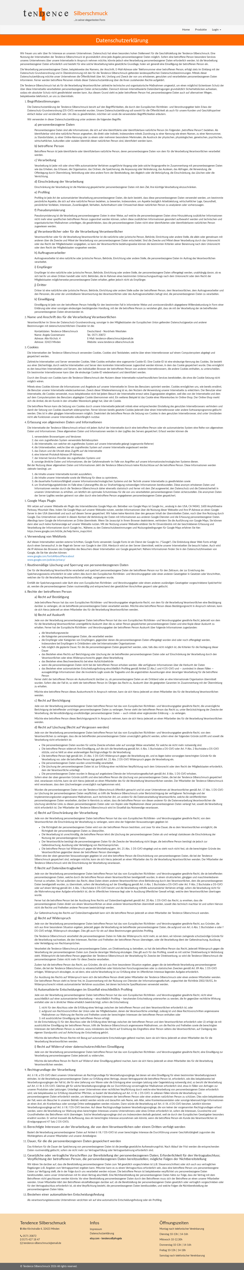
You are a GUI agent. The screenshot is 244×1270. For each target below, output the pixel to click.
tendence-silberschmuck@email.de (42, 1243)
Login (215, 29)
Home (186, 29)
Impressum (96, 1229)
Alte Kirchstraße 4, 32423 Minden (40, 1229)
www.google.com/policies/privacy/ (46, 560)
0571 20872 (29, 1236)
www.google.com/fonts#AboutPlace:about (50, 556)
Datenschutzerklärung (102, 1233)
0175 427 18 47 (30, 1239)
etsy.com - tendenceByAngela (106, 1238)
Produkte (201, 29)
